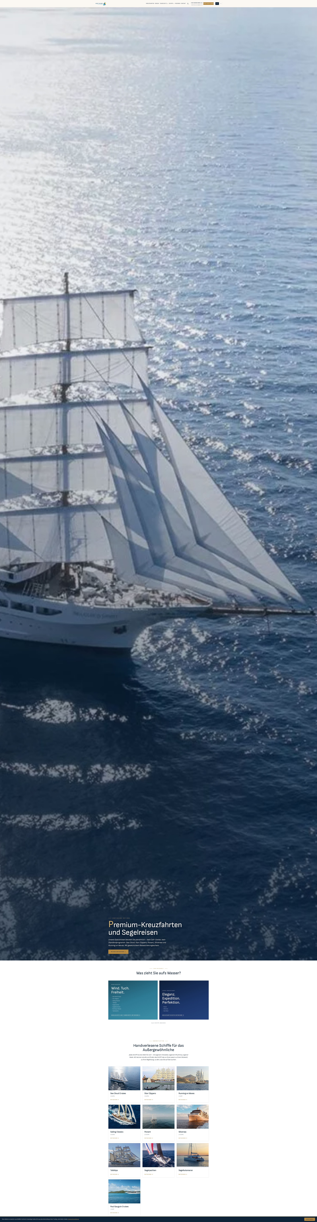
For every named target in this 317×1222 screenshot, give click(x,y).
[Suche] (188, 3)
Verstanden (309, 1219)
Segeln (157, 3)
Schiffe (171, 3)
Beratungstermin (208, 3)
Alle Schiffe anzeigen (158, 1023)
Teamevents (163, 3)
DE (217, 3)
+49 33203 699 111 (197, 3)
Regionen (177, 3)
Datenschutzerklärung (73, 1219)
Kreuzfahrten (150, 3)
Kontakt (183, 3)
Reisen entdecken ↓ (118, 951)
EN (220, 3)
